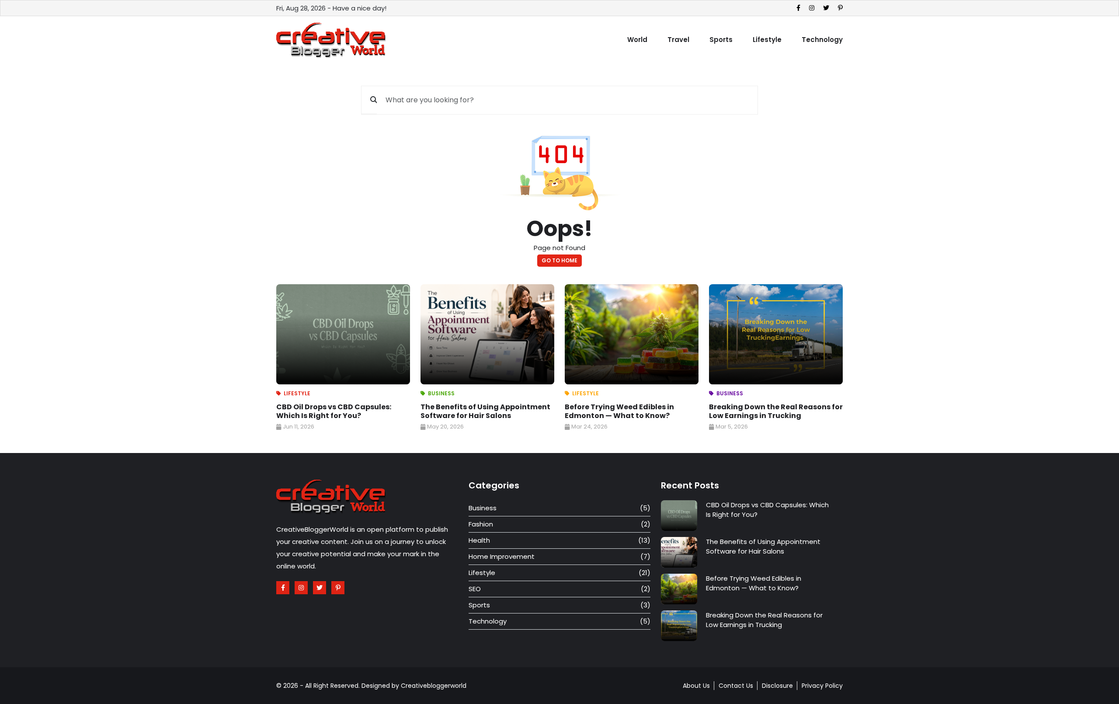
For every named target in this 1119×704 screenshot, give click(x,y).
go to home (559, 260)
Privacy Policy (822, 685)
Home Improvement (502, 556)
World (637, 39)
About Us (696, 685)
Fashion (481, 524)
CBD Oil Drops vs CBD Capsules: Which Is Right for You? (333, 411)
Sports (721, 39)
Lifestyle (767, 39)
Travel (678, 39)
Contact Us (736, 685)
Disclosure (777, 685)
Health (479, 540)
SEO (475, 588)
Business (441, 393)
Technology (822, 39)
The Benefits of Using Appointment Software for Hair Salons (485, 411)
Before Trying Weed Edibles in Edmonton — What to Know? (619, 411)
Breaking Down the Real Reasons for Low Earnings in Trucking (776, 411)
